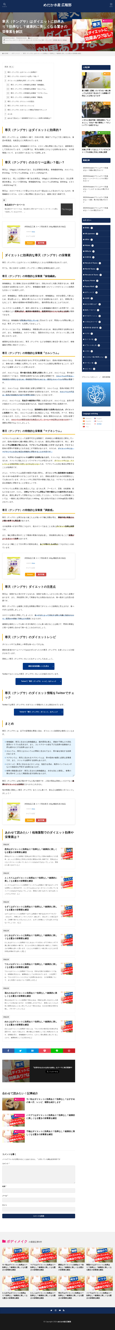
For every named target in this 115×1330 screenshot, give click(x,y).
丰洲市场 (89, 257)
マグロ (88, 333)
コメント (6, 1163)
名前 (4, 1186)
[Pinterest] (69, 1050)
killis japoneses (91, 233)
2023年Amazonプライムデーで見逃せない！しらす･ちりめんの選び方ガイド (96, 189)
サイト (4, 1205)
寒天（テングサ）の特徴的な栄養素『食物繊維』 (26, 85)
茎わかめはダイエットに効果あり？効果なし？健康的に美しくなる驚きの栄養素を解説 (31, 994)
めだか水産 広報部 (57, 5)
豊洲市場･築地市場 (93, 327)
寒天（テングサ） (47, 40)
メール (5, 1196)
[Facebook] (8, 1050)
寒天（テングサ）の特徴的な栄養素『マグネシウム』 (27, 93)
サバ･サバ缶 (90, 339)
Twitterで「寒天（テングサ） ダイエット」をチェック (39, 712)
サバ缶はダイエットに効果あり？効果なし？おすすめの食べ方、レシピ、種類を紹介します (50, 1100)
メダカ (107, 73)
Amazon (30, 243)
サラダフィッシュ (92, 316)
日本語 (99, 424)
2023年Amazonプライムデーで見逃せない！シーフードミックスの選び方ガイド (95, 178)
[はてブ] (33, 1050)
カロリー (15, 40)
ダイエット (22, 40)
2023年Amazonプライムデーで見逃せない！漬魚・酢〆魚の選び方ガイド (95, 200)
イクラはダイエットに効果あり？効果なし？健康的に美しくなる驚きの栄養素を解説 (99, 1295)
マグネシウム (37, 40)
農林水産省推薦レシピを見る (38, 666)
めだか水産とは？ (92, 304)
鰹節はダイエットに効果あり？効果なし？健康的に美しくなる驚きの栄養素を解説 (71, 1267)
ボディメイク (34, 38)
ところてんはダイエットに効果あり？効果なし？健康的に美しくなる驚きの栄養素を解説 (31, 879)
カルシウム (8, 40)
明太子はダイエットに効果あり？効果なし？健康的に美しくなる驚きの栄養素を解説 (71, 1295)
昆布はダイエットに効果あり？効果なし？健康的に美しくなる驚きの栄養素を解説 (31, 850)
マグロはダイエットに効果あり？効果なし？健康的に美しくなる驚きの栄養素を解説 (43, 1267)
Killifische (89, 251)
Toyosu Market (91, 280)
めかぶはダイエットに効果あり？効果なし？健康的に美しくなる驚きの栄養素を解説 (31, 1023)
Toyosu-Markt (91, 286)
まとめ (8, 114)
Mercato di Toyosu (92, 263)
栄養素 (55, 40)
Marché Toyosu (91, 269)
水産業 (88, 298)
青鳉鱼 (88, 228)
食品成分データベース (15, 205)
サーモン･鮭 (90, 363)
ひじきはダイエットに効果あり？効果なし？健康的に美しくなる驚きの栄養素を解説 (31, 937)
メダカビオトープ (104, 132)
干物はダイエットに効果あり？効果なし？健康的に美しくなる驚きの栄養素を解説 (50, 1132)
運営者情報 (106, 377)
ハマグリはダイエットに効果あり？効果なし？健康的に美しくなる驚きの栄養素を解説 (50, 1116)
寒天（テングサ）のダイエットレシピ (19, 106)
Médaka (89, 245)
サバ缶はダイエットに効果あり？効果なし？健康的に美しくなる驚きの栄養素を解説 (15, 1267)
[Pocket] (45, 1050)
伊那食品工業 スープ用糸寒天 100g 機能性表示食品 (45, 227)
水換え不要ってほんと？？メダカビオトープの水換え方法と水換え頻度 (96, 151)
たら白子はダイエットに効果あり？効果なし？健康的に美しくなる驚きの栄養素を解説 (15, 1295)
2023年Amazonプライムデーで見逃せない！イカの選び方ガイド (95, 209)
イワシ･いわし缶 (92, 345)
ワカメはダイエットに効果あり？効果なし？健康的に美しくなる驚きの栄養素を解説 (31, 965)
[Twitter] (20, 1050)
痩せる (60, 40)
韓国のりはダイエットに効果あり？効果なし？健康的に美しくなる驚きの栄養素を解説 (99, 1267)
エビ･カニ (90, 369)
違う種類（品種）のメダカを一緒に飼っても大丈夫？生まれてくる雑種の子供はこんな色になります (96, 93)
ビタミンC (29, 40)
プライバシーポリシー (90, 377)
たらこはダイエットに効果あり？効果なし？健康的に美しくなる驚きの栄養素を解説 (43, 1295)
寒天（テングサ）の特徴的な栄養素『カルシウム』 (27, 89)
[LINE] (57, 1050)
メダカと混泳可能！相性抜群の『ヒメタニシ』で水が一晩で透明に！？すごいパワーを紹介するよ (96, 122)
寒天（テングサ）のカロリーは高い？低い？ (22, 76)
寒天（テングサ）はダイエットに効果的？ (21, 72)
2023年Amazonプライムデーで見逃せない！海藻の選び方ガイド (95, 169)
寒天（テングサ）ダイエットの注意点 (19, 101)
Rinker (33, 231)
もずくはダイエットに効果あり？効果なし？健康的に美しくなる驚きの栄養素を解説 (31, 908)
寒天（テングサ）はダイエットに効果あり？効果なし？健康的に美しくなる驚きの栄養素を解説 (52, 53)
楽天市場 (41, 243)
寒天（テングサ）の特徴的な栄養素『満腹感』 (25, 97)
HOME (6, 53)
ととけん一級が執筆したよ (96, 357)
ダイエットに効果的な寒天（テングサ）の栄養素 (23, 80)
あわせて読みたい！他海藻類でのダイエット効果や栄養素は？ (28, 118)
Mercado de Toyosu (93, 275)
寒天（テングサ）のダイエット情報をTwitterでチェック (26, 110)
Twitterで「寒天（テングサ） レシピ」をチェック (38, 681)
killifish (88, 239)
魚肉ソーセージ (91, 310)
